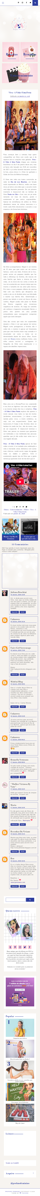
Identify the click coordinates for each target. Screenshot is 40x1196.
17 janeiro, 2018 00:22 (18, 739)
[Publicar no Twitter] (17, 507)
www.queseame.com (18, 882)
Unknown (15, 619)
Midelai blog (17, 681)
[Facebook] (25, 3)
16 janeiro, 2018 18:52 (18, 684)
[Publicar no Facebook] (20, 507)
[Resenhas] (29, 61)
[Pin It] (23, 507)
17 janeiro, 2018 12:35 (18, 807)
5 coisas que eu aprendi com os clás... (29, 538)
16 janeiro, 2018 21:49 (18, 716)
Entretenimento (16, 510)
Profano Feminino (12, 1191)
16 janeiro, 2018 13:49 (18, 594)
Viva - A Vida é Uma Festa (25, 511)
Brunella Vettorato (19, 759)
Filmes (26, 510)
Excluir (23, 612)
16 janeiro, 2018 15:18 (18, 621)
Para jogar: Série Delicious (20, 1102)
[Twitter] (29, 3)
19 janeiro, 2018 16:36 (18, 861)
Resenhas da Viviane (20, 831)
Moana (13, 339)
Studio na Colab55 (12, 1163)
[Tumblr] (10, 947)
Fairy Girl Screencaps (21, 648)
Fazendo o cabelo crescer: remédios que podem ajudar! (20, 1080)
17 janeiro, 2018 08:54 (18, 762)
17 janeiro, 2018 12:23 (18, 789)
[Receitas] (11, 61)
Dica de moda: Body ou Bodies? (20, 1059)
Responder (15, 612)
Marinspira (27, 820)
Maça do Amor (20, 1123)
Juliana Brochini (19, 592)
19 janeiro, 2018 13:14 (18, 834)
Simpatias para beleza (20, 1038)
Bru (12, 858)
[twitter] (25, 947)
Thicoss (25, 1193)
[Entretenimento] (20, 82)
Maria (13, 805)
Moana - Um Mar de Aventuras (11, 538)
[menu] (3, 3)
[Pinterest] (17, 3)
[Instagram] (21, 3)
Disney (6, 510)
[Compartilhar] (26, 507)
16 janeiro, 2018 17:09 (18, 650)
